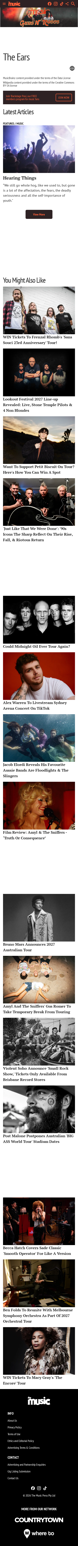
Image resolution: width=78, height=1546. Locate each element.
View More (39, 214)
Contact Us (13, 1478)
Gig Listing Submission (19, 1471)
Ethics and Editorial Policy (21, 1440)
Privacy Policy (15, 1427)
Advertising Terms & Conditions (24, 1447)
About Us (12, 1420)
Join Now (63, 97)
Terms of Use (14, 1434)
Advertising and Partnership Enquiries (27, 1464)
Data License (64, 78)
